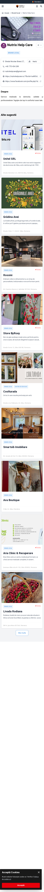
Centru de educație (21, 386)
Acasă (7, 13)
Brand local (16, 13)
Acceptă (20, 885)
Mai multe (22, 633)
